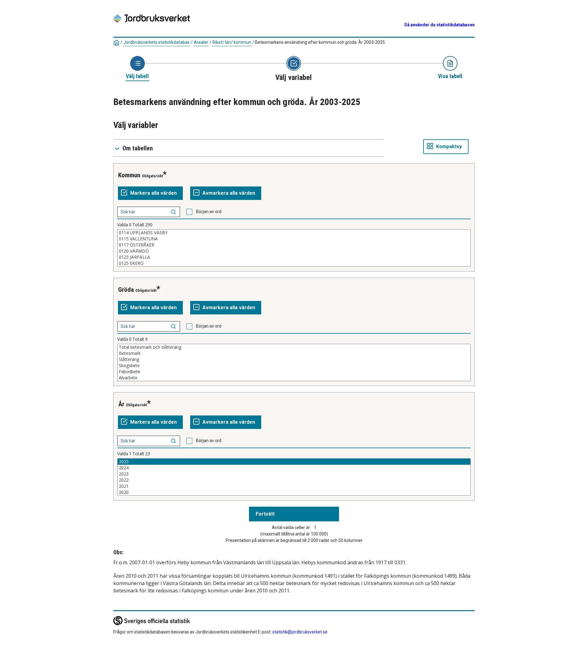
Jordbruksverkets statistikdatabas (156, 42)
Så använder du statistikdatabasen (439, 24)
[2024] (294, 468)
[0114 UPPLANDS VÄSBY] (294, 233)
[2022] (294, 480)
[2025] (294, 462)
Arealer (201, 42)
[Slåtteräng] (294, 359)
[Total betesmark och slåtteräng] (294, 347)
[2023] (294, 474)
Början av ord (208, 211)
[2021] (294, 486)
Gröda (126, 289)
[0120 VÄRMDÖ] (294, 251)
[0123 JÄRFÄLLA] (294, 257)
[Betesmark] (294, 353)
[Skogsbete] (294, 365)
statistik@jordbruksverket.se (299, 631)
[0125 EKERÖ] (294, 263)
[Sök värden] (173, 212)
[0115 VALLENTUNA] (294, 239)
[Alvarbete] (294, 378)
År (121, 404)
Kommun (129, 175)
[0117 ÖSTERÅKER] (294, 245)
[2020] (294, 492)
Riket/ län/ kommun (232, 42)
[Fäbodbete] (294, 372)
